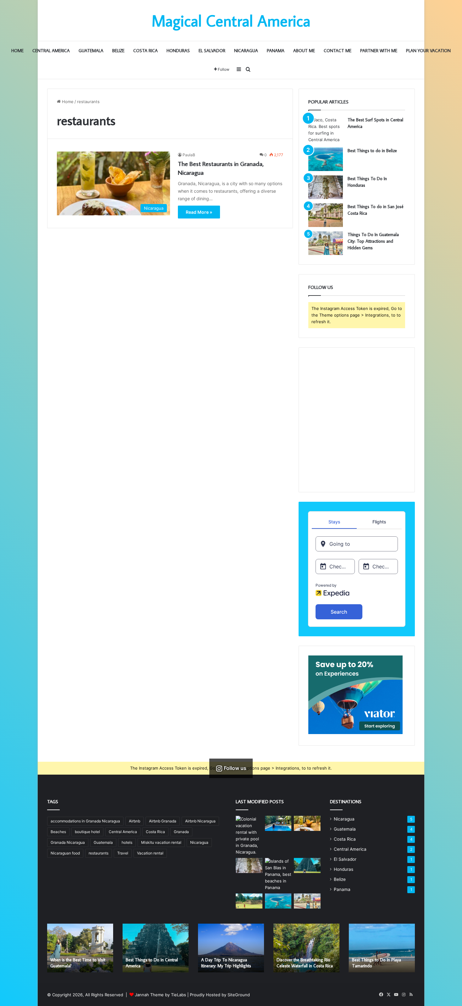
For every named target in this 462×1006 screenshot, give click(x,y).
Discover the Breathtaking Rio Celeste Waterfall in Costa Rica (305, 963)
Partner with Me (378, 50)
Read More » (199, 212)
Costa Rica (145, 50)
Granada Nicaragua (68, 842)
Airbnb (134, 821)
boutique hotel (87, 831)
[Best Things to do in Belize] (325, 159)
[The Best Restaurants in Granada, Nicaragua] (307, 823)
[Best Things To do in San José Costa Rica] (325, 215)
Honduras (178, 50)
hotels (127, 842)
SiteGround (239, 994)
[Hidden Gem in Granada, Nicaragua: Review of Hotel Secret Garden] (278, 823)
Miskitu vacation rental (161, 842)
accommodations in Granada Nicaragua (85, 821)
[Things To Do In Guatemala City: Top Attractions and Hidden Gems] (325, 243)
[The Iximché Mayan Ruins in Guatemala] (249, 901)
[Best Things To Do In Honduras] (325, 187)
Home (17, 50)
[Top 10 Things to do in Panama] (278, 874)
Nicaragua (246, 50)
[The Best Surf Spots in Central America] (325, 130)
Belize (118, 50)
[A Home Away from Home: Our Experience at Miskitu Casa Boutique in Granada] (249, 835)
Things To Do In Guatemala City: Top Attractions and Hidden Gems (373, 241)
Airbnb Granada (162, 821)
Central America (51, 50)
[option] (80, 948)
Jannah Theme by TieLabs (160, 994)
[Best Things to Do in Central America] (307, 865)
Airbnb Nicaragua (200, 821)
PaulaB (189, 154)
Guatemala (91, 50)
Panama (275, 50)
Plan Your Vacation (428, 50)
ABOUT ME (304, 50)
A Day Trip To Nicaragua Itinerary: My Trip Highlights (226, 963)
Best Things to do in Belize (372, 150)
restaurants (98, 853)
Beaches (58, 831)
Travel (122, 853)
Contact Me (337, 50)
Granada (181, 831)
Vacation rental (150, 853)
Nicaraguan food (65, 853)
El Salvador (212, 50)
